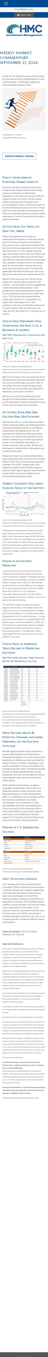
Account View (25, 15)
